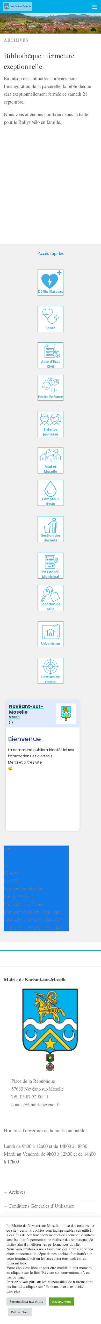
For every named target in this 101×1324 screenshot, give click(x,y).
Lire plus (13, 1291)
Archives (16, 39)
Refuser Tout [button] (20, 1312)
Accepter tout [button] (61, 1301)
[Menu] (94, 6)
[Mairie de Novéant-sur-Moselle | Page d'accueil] (22, 6)
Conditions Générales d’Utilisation (42, 1206)
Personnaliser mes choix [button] (26, 1301)
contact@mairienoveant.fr (35, 1104)
